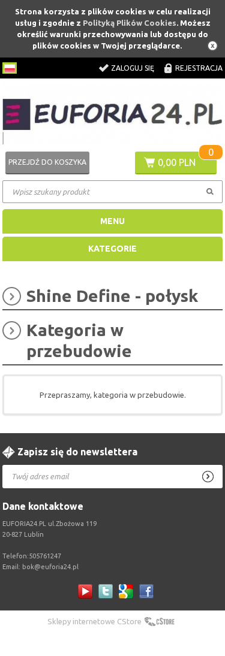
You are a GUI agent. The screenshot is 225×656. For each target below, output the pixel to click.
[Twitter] (105, 591)
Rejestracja (199, 68)
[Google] (126, 591)
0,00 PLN (177, 162)
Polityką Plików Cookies (129, 23)
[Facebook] (146, 591)
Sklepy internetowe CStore (94, 621)
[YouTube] (85, 591)
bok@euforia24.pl (50, 566)
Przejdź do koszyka (47, 162)
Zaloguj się (132, 68)
